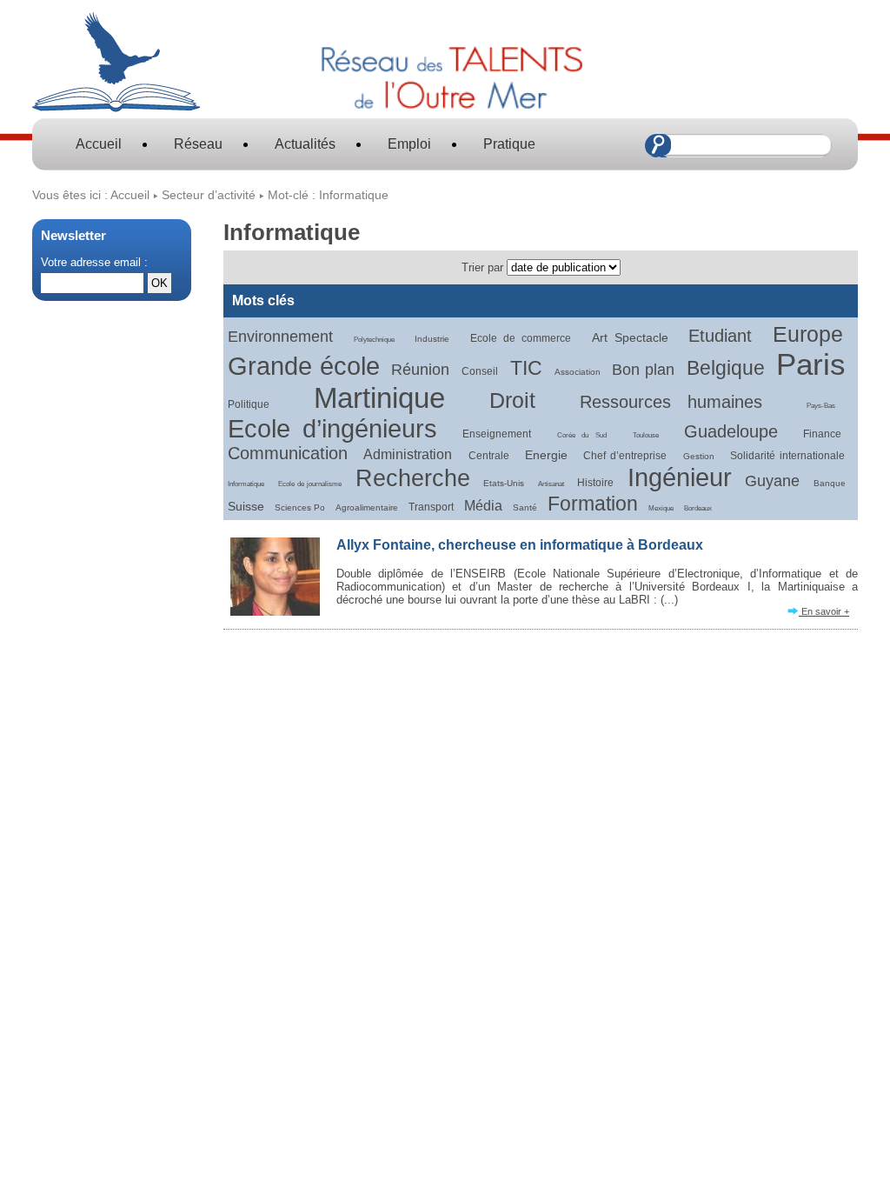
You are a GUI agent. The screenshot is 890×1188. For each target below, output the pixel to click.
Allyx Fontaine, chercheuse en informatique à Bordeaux (519, 544)
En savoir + (824, 611)
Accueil (99, 144)
